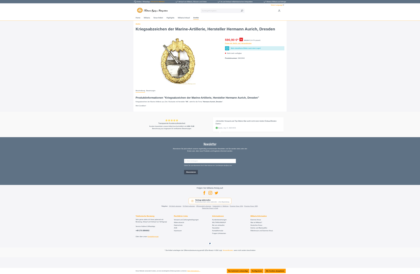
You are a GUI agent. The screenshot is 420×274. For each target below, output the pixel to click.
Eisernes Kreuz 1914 (236, 206)
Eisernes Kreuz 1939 (251, 206)
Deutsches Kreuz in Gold (210, 208)
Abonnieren (191, 172)
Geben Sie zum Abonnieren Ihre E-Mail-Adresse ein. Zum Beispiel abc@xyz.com (208, 165)
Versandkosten (228, 250)
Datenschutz (178, 225)
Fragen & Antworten (219, 233)
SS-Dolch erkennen (189, 206)
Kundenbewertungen (219, 220)
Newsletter (216, 228)
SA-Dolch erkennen (175, 206)
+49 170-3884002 (142, 230)
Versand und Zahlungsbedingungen (186, 220)
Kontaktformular (153, 236)
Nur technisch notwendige (238, 271)
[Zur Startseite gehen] (152, 10)
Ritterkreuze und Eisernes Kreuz (261, 230)
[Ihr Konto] (279, 11)
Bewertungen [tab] (150, 90)
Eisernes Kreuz (255, 220)
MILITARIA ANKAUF (219, 222)
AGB (175, 228)
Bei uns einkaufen (218, 225)
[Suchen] (241, 11)
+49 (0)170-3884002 (157, 2)
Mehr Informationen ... (193, 271)
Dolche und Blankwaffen (258, 228)
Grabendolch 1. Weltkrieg (220, 206)
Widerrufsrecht (179, 222)
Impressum (178, 230)
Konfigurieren (257, 271)
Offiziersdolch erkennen (203, 206)
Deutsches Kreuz (256, 225)
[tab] (140, 91)
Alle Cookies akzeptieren (275, 271)
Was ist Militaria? (256, 222)
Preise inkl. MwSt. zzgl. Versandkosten (238, 43)
